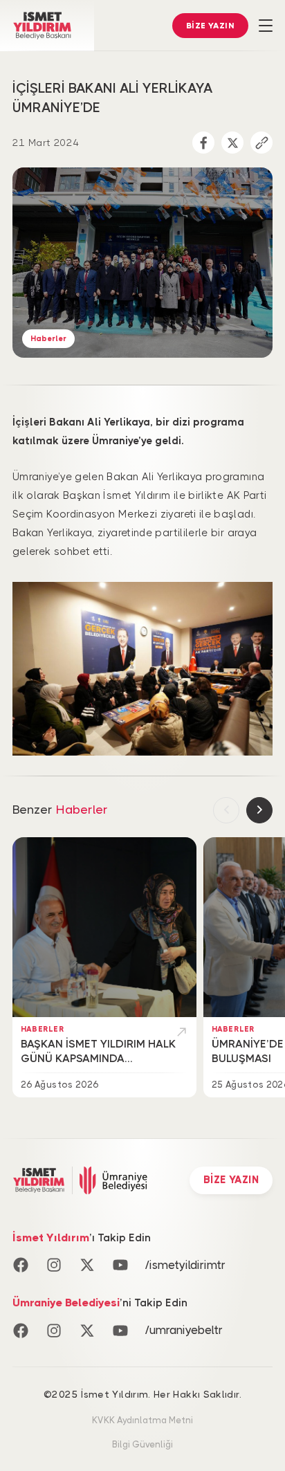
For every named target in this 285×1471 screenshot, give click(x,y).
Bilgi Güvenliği (142, 1445)
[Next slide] (259, 810)
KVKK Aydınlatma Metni (142, 1420)
